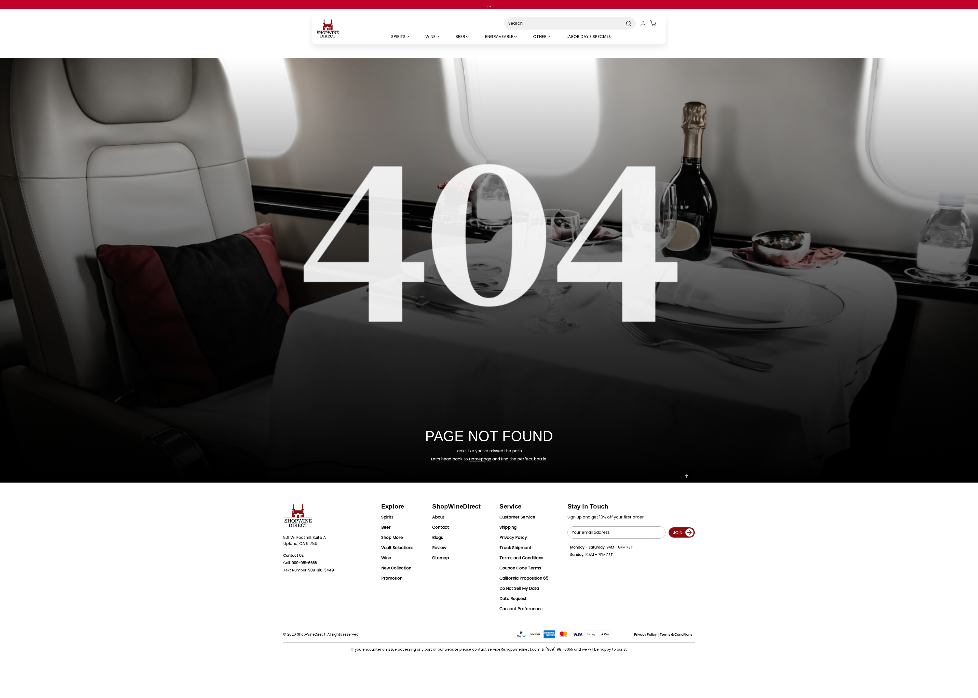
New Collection (396, 568)
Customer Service (517, 517)
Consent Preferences (520, 609)
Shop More (392, 537)
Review (439, 548)
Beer (386, 527)
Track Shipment (515, 548)
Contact (440, 527)
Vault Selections (397, 548)
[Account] (643, 23)
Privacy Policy (513, 537)
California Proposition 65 (523, 578)
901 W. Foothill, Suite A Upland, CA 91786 (304, 540)
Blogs (437, 537)
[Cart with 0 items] (656, 23)
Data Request (513, 598)
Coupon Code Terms (520, 568)
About (438, 517)
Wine (386, 558)
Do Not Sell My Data (519, 588)
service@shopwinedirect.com (514, 649)
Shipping (508, 527)
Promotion (391, 578)
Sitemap (440, 558)
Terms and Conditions (521, 558)
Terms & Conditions (676, 634)
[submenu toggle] (412, 37)
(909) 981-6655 (559, 649)
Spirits (387, 517)
